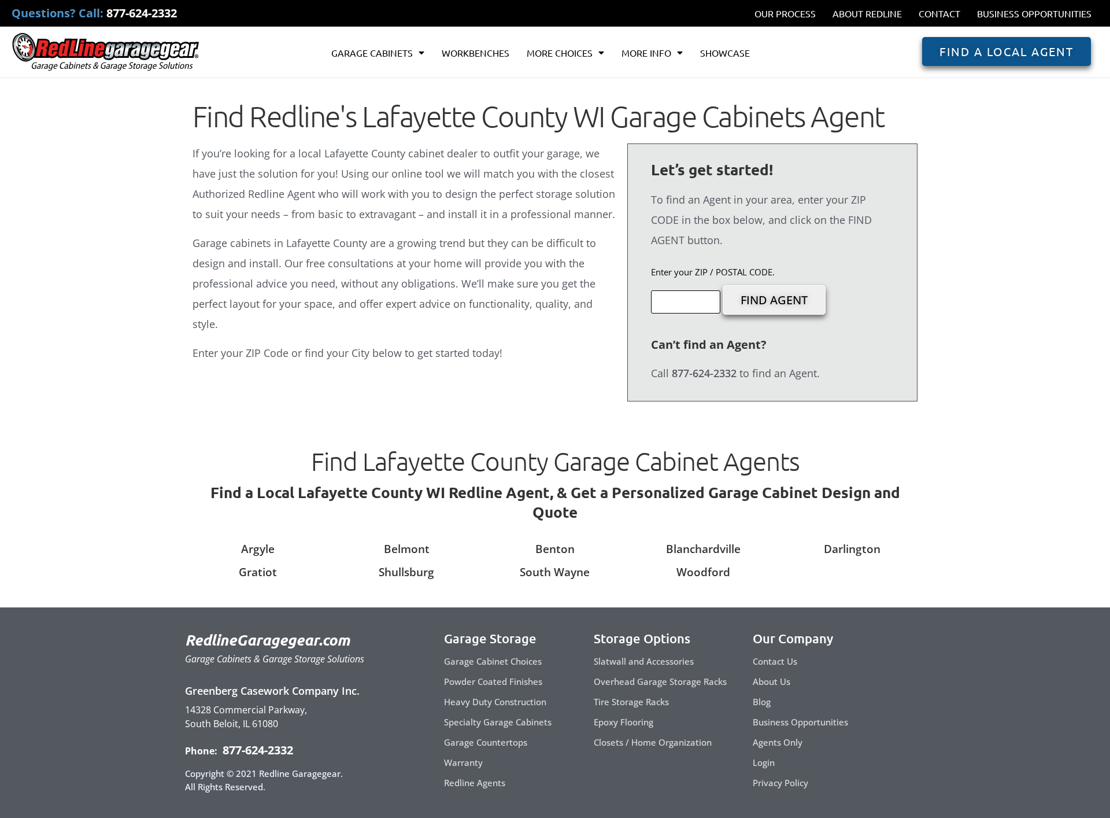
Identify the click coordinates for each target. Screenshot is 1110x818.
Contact (939, 13)
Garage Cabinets (372, 52)
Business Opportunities (1034, 13)
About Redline (867, 13)
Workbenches (475, 52)
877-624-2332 (256, 750)
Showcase (725, 52)
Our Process (785, 13)
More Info (646, 52)
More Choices (560, 52)
